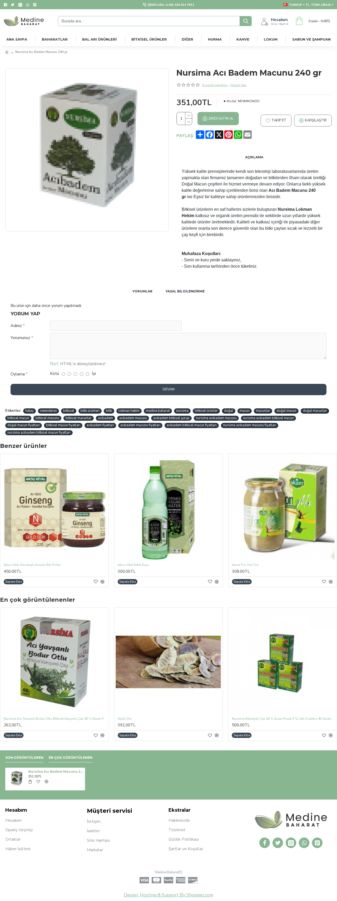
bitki (109, 410)
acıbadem (105, 418)
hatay (29, 410)
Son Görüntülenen (24, 758)
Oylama (18, 374)
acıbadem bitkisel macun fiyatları (192, 425)
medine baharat (158, 410)
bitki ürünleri (90, 410)
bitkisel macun (18, 418)
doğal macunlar (315, 410)
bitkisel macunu (47, 418)
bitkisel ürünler (206, 410)
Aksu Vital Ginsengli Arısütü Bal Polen (32, 565)
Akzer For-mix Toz (245, 565)
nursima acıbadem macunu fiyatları (249, 425)
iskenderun (48, 410)
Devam (169, 389)
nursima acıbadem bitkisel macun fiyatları (39, 432)
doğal (228, 410)
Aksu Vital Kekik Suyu (133, 565)
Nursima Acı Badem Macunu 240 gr (55, 771)
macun (245, 410)
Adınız (16, 326)
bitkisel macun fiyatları (63, 425)
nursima (182, 410)
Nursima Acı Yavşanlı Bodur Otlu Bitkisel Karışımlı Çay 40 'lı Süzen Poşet (55, 719)
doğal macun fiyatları (23, 425)
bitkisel (68, 410)
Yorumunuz (20, 338)
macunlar (263, 410)
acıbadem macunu (133, 418)
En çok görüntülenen (70, 758)
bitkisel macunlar (79, 418)
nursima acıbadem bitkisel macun (268, 418)
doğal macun (286, 410)
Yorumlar (142, 291)
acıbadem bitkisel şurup (171, 418)
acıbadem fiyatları (100, 425)
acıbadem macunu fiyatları (140, 425)
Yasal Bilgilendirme (185, 291)
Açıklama (254, 157)
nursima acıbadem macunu (216, 418)
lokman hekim (129, 410)
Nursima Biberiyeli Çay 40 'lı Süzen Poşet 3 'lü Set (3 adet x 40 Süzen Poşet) (283, 719)
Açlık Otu (124, 719)
